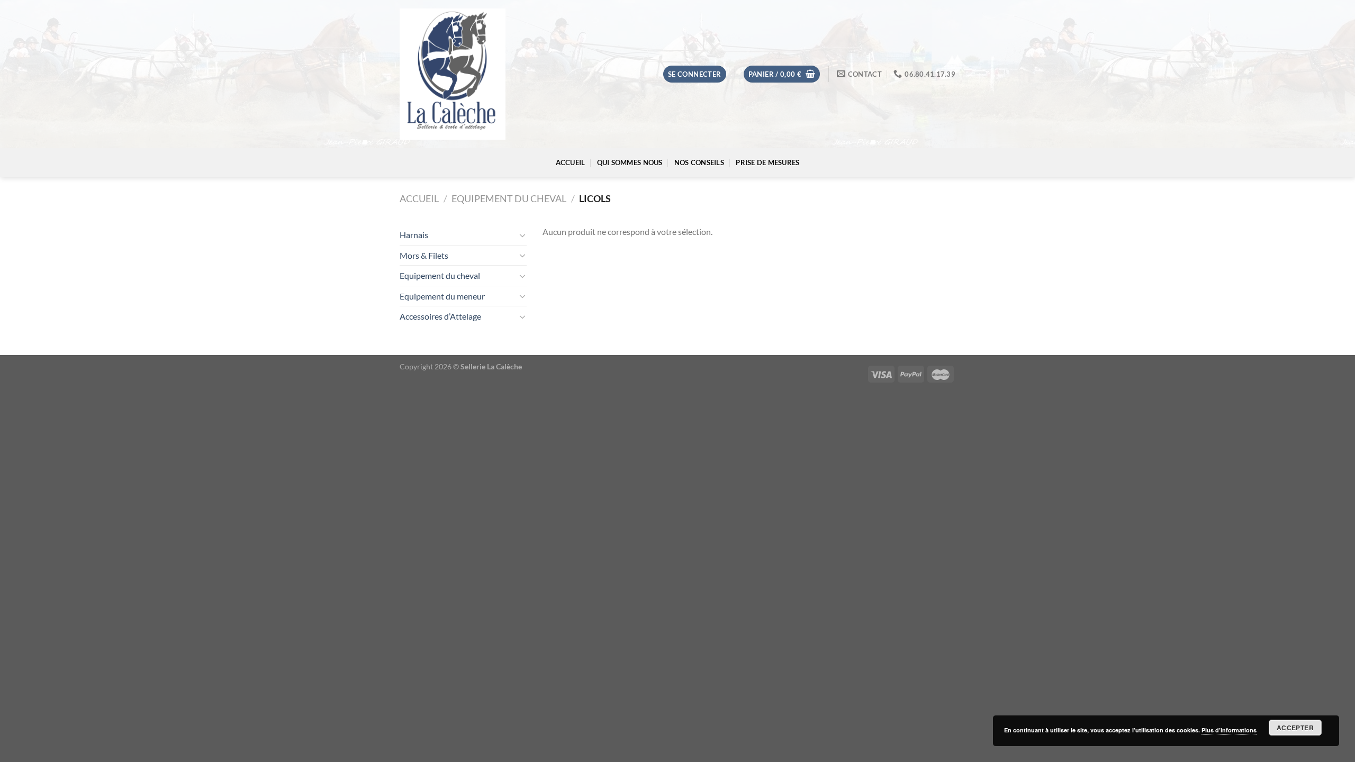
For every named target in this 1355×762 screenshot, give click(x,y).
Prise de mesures (767, 162)
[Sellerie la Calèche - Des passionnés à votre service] (452, 74)
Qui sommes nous (630, 162)
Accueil (570, 162)
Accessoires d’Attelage (440, 316)
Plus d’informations (1229, 730)
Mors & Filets (424, 255)
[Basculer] (522, 235)
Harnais (414, 235)
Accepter (1295, 727)
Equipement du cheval (508, 198)
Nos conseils (699, 162)
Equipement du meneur (442, 296)
